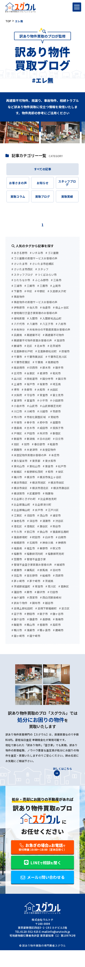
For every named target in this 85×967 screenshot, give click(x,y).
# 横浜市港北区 (39, 488)
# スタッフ (42, 269)
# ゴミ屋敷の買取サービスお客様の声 (34, 258)
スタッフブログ (67, 183)
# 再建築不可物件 (53, 335)
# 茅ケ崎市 (33, 581)
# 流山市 (42, 515)
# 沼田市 (29, 515)
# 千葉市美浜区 (33, 357)
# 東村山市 (18, 466)
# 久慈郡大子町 (57, 291)
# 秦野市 (42, 548)
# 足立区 (64, 608)
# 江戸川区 (52, 510)
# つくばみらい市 (46, 274)
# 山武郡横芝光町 (50, 406)
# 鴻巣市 (29, 630)
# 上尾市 (55, 286)
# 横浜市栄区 (56, 482)
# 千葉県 (38, 362)
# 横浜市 (29, 477)
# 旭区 (15, 444)
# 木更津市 (31, 449)
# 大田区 (53, 389)
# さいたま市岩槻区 (42, 264)
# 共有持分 (18, 329)
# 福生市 (29, 548)
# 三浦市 (17, 286)
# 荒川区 (51, 586)
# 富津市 (17, 400)
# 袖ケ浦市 (18, 597)
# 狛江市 (29, 532)
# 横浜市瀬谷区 (60, 488)
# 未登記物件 (48, 449)
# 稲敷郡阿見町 (55, 554)
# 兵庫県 (17, 335)
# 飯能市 (17, 625)
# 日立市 (58, 439)
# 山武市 (32, 406)
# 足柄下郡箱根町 (46, 608)
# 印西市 (32, 367)
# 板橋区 (17, 471)
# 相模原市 (18, 542)
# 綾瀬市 (17, 570)
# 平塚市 (17, 422)
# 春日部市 (38, 444)
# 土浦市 (17, 384)
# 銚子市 (42, 614)
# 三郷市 (29, 286)
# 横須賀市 (18, 493)
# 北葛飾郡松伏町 (46, 351)
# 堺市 (15, 389)
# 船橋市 (45, 575)
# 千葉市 (17, 357)
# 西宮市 (32, 597)
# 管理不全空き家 (35, 559)
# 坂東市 (42, 384)
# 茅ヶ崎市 (18, 581)
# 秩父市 (55, 548)
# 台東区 (29, 373)
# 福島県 (17, 548)
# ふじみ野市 (41, 280)
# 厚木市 (45, 367)
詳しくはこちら (62, 768)
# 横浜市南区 (19, 482)
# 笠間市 (17, 559)
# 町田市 (35, 537)
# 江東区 (17, 515)
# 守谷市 (29, 395)
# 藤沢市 (40, 592)
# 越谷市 (48, 603)
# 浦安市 (55, 515)
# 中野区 (40, 291)
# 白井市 (48, 537)
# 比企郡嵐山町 (21, 504)
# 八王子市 (46, 324)
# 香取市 (42, 625)
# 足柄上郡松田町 (22, 608)
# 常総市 (53, 417)
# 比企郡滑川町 (42, 504)
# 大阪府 (17, 395)
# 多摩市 (27, 389)
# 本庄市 (54, 455)
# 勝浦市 (17, 346)
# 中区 (28, 291)
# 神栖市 (61, 542)
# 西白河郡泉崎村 (50, 597)
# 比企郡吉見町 (47, 499)
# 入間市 (32, 318)
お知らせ (43, 183)
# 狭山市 (42, 532)
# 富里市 (29, 400)
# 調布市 (35, 603)
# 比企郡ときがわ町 (24, 499)
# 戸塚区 (17, 433)
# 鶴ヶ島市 (44, 630)
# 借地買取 (18, 318)
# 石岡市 (32, 542)
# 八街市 (61, 324)
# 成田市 (42, 428)
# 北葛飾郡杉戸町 (22, 351)
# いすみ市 (36, 253)
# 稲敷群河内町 (33, 554)
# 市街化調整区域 (35, 417)
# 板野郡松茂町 (33, 471)
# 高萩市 (55, 625)
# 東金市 (48, 466)
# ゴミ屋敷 (52, 253)
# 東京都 (35, 461)
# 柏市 (49, 471)
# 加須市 (59, 340)
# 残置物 (48, 493)
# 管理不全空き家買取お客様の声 (32, 564)
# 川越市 (42, 411)
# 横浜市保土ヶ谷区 (49, 477)
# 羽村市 (55, 570)
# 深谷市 (32, 521)
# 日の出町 (44, 439)
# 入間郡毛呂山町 (50, 318)
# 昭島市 (53, 444)
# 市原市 (55, 411)
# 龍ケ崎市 (33, 636)
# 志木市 (29, 428)
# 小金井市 (18, 406)
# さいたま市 (19, 264)
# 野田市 (29, 614)
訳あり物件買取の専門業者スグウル (44, 945)
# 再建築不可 (32, 335)
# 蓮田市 (17, 592)
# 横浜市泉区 (19, 488)
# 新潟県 (29, 439)
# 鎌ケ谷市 (18, 619)
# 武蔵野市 (33, 493)
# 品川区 (17, 379)
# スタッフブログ (22, 274)
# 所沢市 (42, 433)
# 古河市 (17, 373)
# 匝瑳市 (64, 351)
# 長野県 (45, 619)
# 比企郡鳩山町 (21, 510)
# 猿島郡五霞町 (59, 532)
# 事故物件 (18, 296)
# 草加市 (38, 586)
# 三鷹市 (42, 286)
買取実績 (67, 196)
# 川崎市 (29, 411)
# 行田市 (53, 592)
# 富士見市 (56, 395)
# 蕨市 (28, 592)
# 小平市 (42, 400)
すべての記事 (42, 169)
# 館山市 (29, 625)
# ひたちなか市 (21, 280)
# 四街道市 (31, 379)
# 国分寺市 (46, 379)
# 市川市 (17, 417)
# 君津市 (42, 373)
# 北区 (28, 346)
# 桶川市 (17, 477)
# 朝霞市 (17, 449)
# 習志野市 (31, 575)
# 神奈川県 (46, 542)
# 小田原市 (56, 400)
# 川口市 (17, 411)
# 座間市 (55, 422)
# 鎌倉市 (32, 619)
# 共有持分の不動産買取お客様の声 (48, 329)
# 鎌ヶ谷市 (56, 614)
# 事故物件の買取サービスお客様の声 (34, 302)
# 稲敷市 (17, 554)
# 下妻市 (17, 291)
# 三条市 (56, 280)
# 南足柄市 (18, 367)
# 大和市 (40, 389)
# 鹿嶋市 (58, 630)
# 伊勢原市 (18, 307)
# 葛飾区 (63, 586)
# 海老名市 (18, 521)
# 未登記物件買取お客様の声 (29, 455)
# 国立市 (61, 379)
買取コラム (17, 196)
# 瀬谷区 (42, 526)
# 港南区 (29, 526)
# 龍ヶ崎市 (18, 636)
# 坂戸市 (29, 384)
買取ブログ (42, 196)
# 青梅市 (58, 619)
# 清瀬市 (45, 521)
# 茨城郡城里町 (21, 586)
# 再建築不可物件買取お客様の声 (32, 340)
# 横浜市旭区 (38, 482)
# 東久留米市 (19, 461)
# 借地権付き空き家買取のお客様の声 (34, 313)
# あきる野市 (19, 253)
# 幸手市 (29, 422)
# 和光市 (55, 373)
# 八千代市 (18, 324)
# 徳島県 (17, 428)
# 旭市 (25, 444)
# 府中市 (42, 422)
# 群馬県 (42, 570)
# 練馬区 (29, 570)
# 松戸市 (61, 466)
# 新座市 (17, 439)
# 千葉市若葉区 (21, 362)
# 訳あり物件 (19, 603)
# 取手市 (58, 367)
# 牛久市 (17, 532)
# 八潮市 (32, 324)
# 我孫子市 (56, 428)
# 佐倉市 (45, 307)
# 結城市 (59, 564)
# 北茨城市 (54, 346)
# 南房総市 (52, 362)
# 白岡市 (61, 537)
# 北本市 (40, 346)
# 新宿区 (55, 433)
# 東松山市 (33, 466)
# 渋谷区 (58, 521)
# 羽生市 (17, 575)
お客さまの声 (18, 183)
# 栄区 (59, 471)
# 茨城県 (48, 581)
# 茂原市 (58, 575)
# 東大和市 (49, 461)
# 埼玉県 (55, 384)
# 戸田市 (29, 433)
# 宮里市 (42, 395)
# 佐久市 (32, 307)
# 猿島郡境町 (19, 537)
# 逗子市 (17, 614)
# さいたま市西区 (22, 269)
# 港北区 (17, 526)
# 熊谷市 (55, 526)
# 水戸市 (38, 510)
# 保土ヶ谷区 (61, 307)
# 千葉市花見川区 (56, 357)
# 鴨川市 (17, 630)
